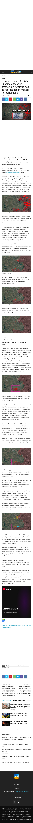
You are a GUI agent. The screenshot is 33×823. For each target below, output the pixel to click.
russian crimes (25, 665)
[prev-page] (15, 729)
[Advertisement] (16, 17)
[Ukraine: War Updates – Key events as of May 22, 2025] (6, 723)
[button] (2, 72)
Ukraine (4, 667)
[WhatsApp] (14, 99)
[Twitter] (6, 99)
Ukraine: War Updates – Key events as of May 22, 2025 (15, 762)
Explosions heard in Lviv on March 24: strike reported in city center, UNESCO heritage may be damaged (16, 738)
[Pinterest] (10, 99)
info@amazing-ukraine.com (22, 791)
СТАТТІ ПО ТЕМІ (6, 700)
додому (3, 75)
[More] (29, 99)
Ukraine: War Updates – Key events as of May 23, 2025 (15, 756)
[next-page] (17, 729)
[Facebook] (3, 99)
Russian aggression (15, 665)
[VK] (25, 99)
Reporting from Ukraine (13, 172)
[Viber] (21, 99)
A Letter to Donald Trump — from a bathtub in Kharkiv (15, 744)
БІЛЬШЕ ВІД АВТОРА (19, 700)
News (8, 75)
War (8, 667)
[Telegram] (18, 99)
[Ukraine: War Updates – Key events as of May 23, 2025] (6, 715)
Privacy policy (16, 788)
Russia (7, 665)
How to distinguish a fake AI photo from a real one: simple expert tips (16, 750)
